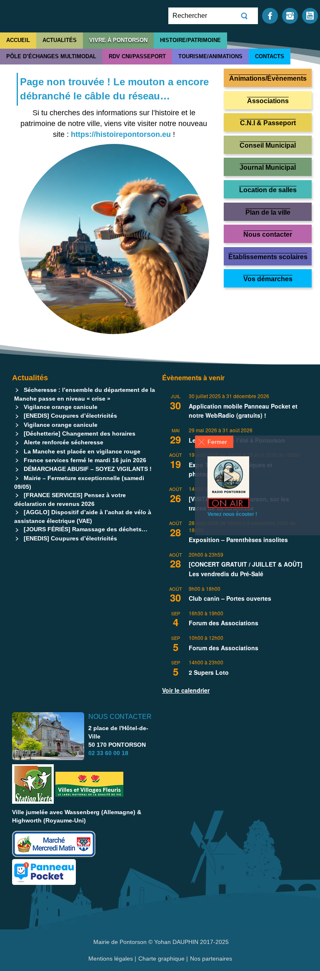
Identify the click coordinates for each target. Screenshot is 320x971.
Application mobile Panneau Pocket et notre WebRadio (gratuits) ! (243, 411)
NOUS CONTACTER (120, 716)
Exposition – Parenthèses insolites (238, 539)
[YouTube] (310, 15)
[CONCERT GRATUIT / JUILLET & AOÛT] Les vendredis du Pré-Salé (245, 569)
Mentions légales (111, 958)
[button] (214, 442)
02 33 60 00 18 (108, 753)
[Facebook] (270, 15)
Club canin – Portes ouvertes (230, 598)
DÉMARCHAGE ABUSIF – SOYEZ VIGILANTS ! (88, 469)
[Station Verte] (33, 784)
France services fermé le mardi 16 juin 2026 (85, 460)
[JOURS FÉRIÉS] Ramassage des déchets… (86, 529)
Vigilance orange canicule (61, 407)
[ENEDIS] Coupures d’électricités (70, 415)
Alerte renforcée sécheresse (63, 442)
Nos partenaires (211, 958)
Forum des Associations (223, 623)
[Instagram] (290, 15)
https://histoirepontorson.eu (121, 134)
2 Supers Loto (209, 672)
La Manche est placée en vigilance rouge (82, 451)
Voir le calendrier (186, 690)
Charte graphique (161, 958)
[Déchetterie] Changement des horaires (79, 433)
